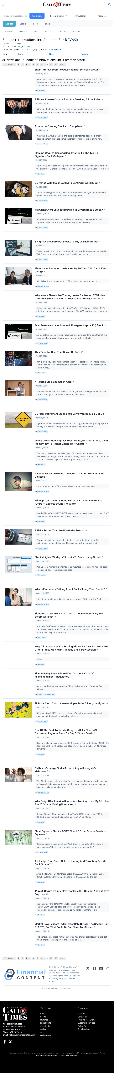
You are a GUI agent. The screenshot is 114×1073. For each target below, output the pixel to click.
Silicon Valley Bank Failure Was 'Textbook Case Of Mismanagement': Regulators (64, 675)
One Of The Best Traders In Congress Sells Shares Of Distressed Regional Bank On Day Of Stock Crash (66, 732)
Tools (47, 23)
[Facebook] (94, 974)
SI (75, 39)
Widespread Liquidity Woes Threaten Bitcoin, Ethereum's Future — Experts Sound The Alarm (68, 502)
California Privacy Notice (84, 1053)
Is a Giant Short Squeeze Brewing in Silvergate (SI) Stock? (70, 209)
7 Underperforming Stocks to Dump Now (60, 126)
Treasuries (76, 31)
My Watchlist (80, 16)
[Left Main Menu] (3, 5)
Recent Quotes (57, 16)
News (34, 31)
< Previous (7, 64)
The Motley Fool (43, 286)
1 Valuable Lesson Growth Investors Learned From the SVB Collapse (69, 475)
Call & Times (23, 1053)
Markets (9, 23)
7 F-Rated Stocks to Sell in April (54, 381)
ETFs (35, 23)
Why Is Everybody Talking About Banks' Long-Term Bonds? (71, 589)
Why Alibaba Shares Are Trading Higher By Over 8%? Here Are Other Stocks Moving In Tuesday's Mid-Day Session (71, 648)
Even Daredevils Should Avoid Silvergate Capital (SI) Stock (70, 325)
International (61, 31)
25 (51, 64)
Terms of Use (59, 1053)
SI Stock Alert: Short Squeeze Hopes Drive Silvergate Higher (71, 703)
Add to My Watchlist (53, 50)
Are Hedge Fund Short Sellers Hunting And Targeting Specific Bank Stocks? (71, 863)
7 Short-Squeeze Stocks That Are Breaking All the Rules (69, 99)
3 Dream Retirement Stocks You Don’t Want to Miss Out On (71, 413)
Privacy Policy (57, 978)
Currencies (46, 31)
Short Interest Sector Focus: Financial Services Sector (68, 69)
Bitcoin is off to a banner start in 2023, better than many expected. (67, 281)
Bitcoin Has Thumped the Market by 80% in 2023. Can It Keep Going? (71, 270)
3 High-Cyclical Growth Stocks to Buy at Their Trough (68, 241)
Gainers (40, 659)
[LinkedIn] (101, 974)
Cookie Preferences (99, 1053)
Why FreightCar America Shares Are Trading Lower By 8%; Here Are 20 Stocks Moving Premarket (72, 803)
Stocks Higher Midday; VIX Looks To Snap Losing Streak (69, 557)
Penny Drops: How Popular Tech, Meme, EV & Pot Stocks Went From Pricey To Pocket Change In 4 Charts (71, 442)
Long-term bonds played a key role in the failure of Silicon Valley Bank (69, 599)
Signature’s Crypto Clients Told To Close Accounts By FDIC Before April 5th (70, 615)
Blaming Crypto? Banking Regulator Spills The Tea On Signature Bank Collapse (66, 154)
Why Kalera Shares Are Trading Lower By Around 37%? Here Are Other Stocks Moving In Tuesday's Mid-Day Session (70, 297)
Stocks (23, 23)
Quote (20, 54)
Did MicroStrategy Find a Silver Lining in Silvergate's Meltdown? (65, 770)
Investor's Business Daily (46, 694)
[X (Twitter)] (88, 974)
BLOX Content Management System (55, 1055)
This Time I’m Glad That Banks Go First (59, 352)
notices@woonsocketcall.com (22, 1035)
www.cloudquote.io (67, 970)
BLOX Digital (73, 1055)
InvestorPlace (42, 117)
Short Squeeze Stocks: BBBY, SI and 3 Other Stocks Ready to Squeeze (70, 833)
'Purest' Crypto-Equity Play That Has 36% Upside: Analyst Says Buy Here (72, 893)
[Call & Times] (19, 1014)
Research (85, 54)
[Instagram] (107, 974)
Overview (23, 31)
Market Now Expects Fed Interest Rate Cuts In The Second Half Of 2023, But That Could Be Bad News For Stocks (72, 925)
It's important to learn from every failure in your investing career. (66, 486)
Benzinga (41, 90)
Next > (62, 64)
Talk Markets (42, 373)
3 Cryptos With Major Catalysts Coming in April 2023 (67, 182)
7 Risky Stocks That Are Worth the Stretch (61, 530)
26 (56, 64)
